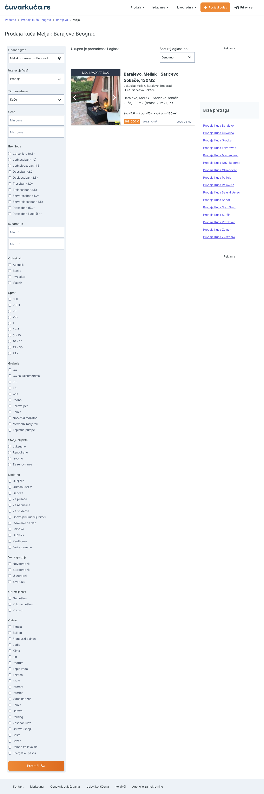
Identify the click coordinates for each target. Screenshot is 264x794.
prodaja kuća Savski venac (221, 192)
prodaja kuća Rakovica (218, 185)
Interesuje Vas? (18, 70)
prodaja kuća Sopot (216, 200)
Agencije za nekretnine (147, 786)
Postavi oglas (217, 7)
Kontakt (18, 786)
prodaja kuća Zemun (217, 229)
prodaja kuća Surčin (216, 214)
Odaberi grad (17, 50)
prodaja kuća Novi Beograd (221, 162)
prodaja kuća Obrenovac (220, 170)
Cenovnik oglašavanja (65, 786)
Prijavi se (245, 7)
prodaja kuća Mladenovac (220, 155)
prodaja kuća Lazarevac (219, 148)
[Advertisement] (229, 73)
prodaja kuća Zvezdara (219, 237)
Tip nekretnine (18, 91)
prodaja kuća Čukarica (218, 133)
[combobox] (36, 58)
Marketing (37, 786)
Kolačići (121, 786)
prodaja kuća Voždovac (219, 222)
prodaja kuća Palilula (217, 177)
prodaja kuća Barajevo (218, 125)
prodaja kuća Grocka (217, 140)
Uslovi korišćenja (97, 786)
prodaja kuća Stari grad (219, 207)
